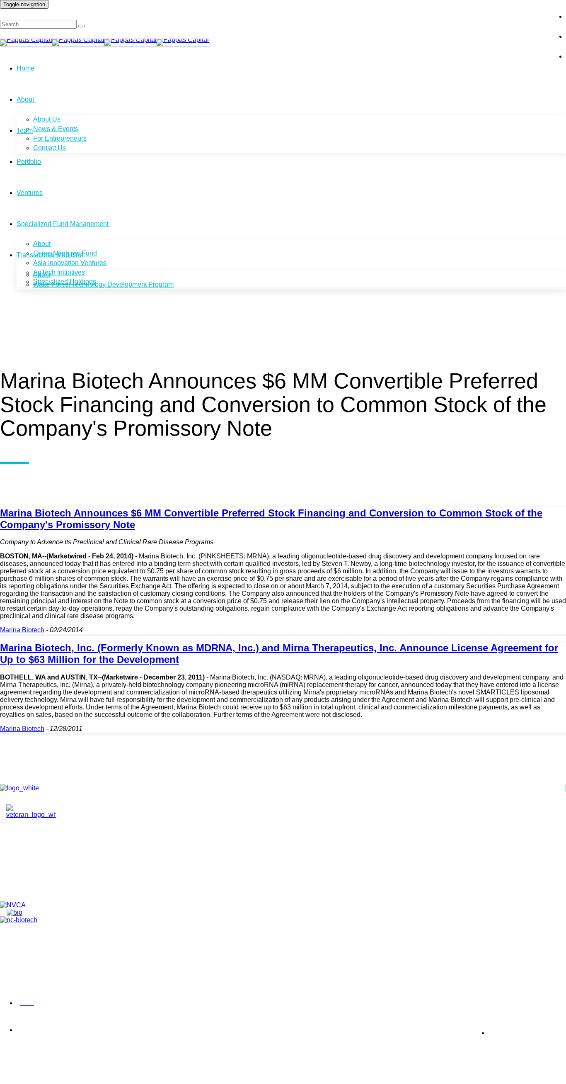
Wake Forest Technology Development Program (103, 284)
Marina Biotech (22, 629)
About (25, 99)
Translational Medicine (50, 254)
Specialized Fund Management (63, 223)
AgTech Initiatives (59, 272)
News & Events (55, 128)
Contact (30, 866)
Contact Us (49, 147)
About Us (46, 119)
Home (25, 68)
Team (25, 130)
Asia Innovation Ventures (69, 262)
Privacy (8, 1003)
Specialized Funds (46, 885)
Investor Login (518, 10)
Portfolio (29, 161)
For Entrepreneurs (60, 138)
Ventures (30, 192)
